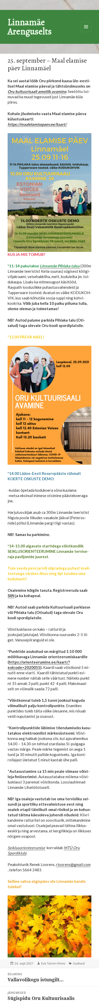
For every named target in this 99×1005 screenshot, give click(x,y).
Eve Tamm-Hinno (53, 963)
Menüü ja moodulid (86, 26)
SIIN (11, 595)
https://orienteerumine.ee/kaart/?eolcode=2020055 (39, 665)
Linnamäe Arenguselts (30, 26)
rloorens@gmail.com (73, 864)
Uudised (79, 963)
